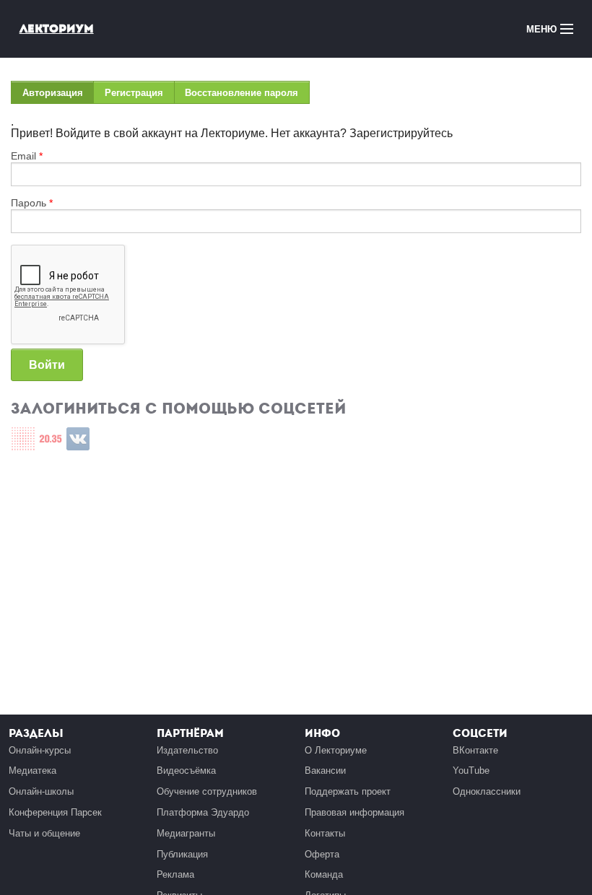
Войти (47, 365)
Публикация (182, 854)
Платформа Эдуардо (203, 812)
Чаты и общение (44, 833)
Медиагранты (186, 833)
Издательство (187, 750)
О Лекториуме (336, 750)
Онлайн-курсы (40, 750)
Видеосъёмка (186, 770)
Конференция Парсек (55, 812)
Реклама (175, 874)
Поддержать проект (348, 791)
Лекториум (56, 28)
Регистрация (134, 92)
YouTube (471, 770)
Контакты (325, 833)
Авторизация (58, 95)
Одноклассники (487, 791)
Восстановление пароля (241, 92)
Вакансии (325, 770)
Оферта (322, 854)
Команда (324, 874)
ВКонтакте (475, 750)
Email (27, 156)
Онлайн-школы (41, 791)
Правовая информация (354, 812)
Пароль (32, 203)
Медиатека (32, 770)
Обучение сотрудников (207, 791)
